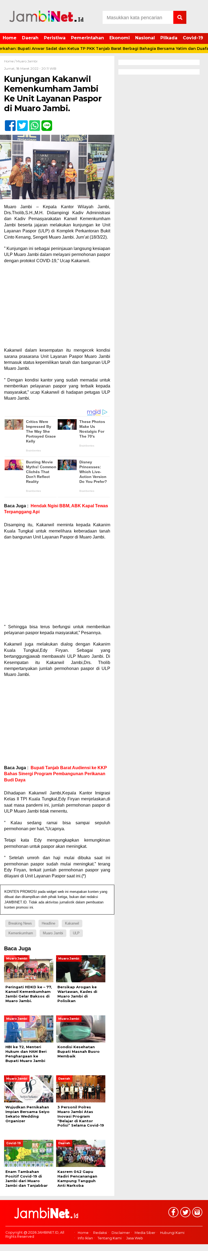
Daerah (30, 37)
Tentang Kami (110, 1238)
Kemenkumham (20, 933)
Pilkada (168, 37)
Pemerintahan (87, 37)
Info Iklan (85, 1238)
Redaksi (100, 1233)
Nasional (145, 37)
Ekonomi (119, 37)
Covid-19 (193, 37)
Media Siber (145, 1233)
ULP (76, 933)
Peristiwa (55, 37)
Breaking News (20, 923)
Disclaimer (121, 1233)
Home (10, 37)
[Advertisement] (57, 307)
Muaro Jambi (26, 61)
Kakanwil (72, 923)
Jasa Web (134, 1238)
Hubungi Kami (172, 1233)
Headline (48, 923)
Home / (10, 61)
